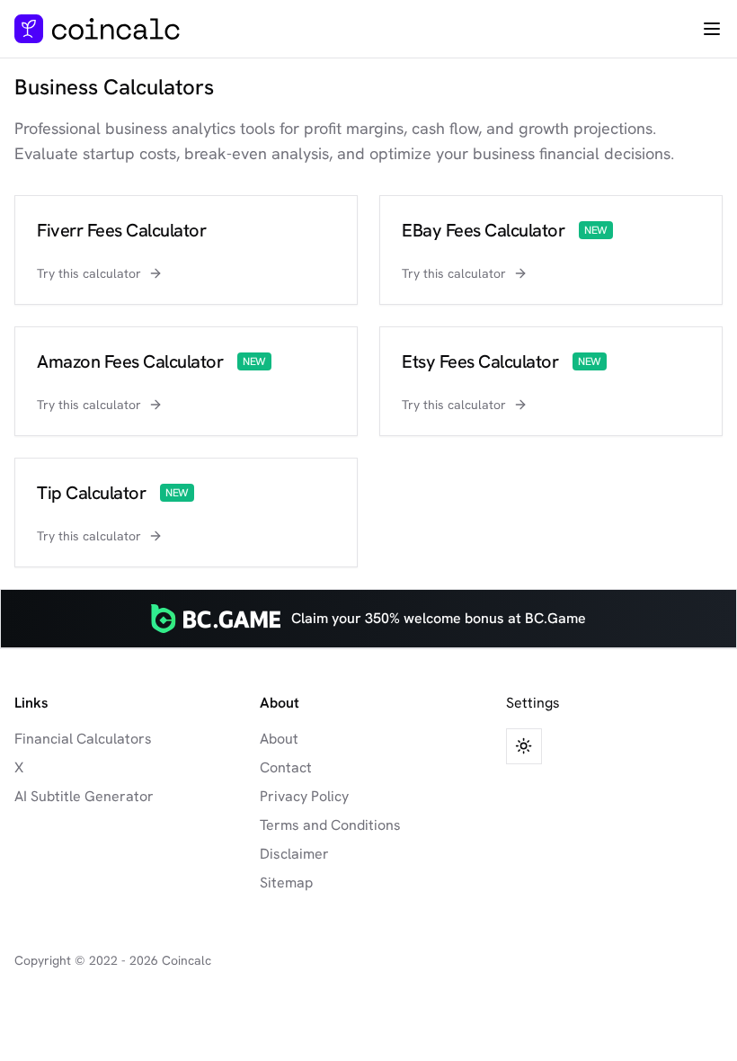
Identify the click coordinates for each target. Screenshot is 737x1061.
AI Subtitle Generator (84, 796)
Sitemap (286, 882)
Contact (286, 767)
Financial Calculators (83, 738)
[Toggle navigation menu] (712, 29)
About (279, 738)
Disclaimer (294, 853)
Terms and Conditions (330, 825)
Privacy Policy (304, 796)
